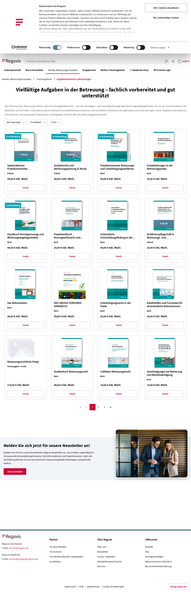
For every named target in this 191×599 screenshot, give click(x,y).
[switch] (86, 47)
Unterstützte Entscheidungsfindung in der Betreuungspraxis (116, 236)
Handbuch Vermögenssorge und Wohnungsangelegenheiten (25, 236)
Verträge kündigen (154, 556)
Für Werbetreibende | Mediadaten (66, 556)
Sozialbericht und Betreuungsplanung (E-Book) (70, 167)
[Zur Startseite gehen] (11, 60)
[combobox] (93, 61)
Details (26, 187)
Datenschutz (93, 586)
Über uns (101, 546)
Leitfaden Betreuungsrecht (115, 371)
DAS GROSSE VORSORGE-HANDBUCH (68, 304)
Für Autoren (56, 551)
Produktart (36, 122)
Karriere (101, 566)
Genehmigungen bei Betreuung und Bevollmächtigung (164, 373)
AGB (81, 586)
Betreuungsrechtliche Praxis (23, 361)
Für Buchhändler (58, 546)
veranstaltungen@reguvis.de (23, 558)
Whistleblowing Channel (109, 561)
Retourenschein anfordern (158, 561)
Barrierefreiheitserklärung (158, 566)
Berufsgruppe (14, 122)
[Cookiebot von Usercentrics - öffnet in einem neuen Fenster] (19, 47)
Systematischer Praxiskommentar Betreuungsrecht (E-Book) (22, 167)
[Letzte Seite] (110, 407)
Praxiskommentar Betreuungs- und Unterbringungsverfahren (117, 167)
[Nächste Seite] (104, 407)
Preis (54, 122)
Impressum (70, 586)
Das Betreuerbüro (17, 303)
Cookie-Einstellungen (113, 586)
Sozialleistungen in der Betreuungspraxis (160, 167)
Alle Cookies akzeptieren (166, 8)
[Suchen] (166, 61)
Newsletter (102, 551)
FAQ (147, 551)
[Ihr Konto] (173, 61)
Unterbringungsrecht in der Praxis (115, 304)
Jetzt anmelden (15, 471)
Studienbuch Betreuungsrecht (71, 371)
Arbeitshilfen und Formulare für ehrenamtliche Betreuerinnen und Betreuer (164, 304)
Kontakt (149, 546)
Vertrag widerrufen (178, 586)
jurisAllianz (55, 561)
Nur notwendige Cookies (166, 17)
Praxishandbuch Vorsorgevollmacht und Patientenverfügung (67, 236)
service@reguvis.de (19, 547)
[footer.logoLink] (11, 536)
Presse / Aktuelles (106, 556)
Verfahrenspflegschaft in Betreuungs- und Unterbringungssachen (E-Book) (165, 236)
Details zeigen (158, 47)
